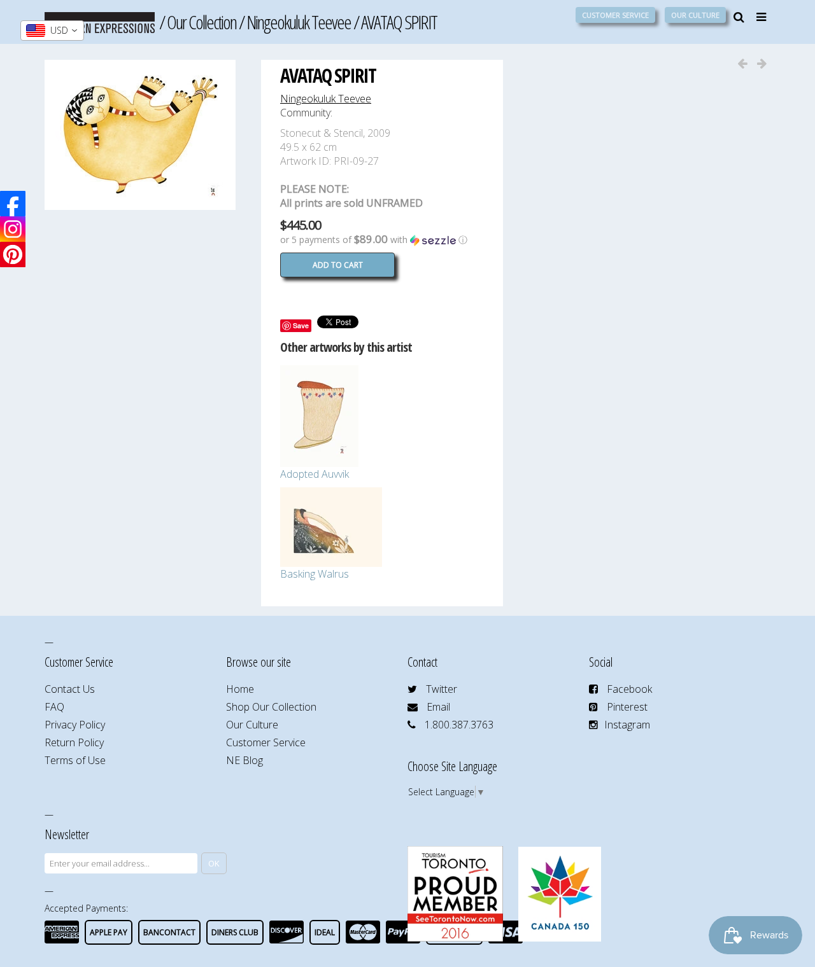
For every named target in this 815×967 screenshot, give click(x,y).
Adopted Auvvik (314, 474)
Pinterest (627, 707)
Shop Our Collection (271, 707)
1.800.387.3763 (459, 725)
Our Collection (201, 22)
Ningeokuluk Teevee (298, 22)
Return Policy (74, 742)
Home (240, 689)
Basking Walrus (314, 574)
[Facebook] (12, 203)
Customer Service (615, 15)
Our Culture (695, 15)
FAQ (54, 707)
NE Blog (244, 760)
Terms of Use (75, 760)
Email (438, 707)
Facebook (629, 689)
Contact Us (70, 689)
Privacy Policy (75, 725)
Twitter (441, 689)
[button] (382, 239)
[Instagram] (12, 229)
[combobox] (52, 30)
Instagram (627, 725)
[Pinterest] (12, 254)
